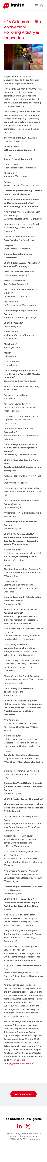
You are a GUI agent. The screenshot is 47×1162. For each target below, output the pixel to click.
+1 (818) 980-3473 (16, 1139)
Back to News (23, 1094)
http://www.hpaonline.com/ (20, 1063)
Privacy (12, 1136)
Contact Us (34, 1139)
